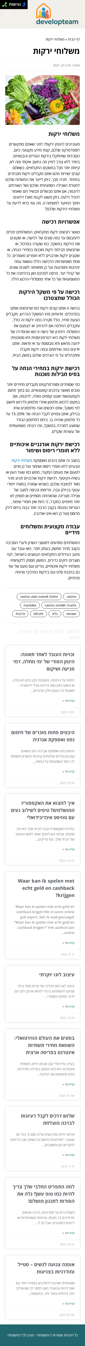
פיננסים (38, 613)
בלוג (55, 613)
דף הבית (74, 39)
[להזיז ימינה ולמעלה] (6, 3)
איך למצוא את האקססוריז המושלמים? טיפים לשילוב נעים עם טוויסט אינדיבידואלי (43, 810)
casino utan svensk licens (39, 596)
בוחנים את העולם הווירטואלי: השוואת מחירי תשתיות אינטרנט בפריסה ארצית (44, 1045)
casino (71, 596)
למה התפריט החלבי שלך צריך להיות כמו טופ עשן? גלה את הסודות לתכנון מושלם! (44, 1193)
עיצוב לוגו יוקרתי (57, 974)
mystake (30, 605)
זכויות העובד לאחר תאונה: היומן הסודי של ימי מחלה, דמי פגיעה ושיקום (44, 661)
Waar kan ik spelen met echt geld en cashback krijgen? (46, 887)
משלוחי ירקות (22, 460)
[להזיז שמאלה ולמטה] (3, 6)
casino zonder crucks (60, 605)
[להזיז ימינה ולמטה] (6, 6)
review (71, 613)
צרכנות (20, 613)
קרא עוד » (68, 701)
